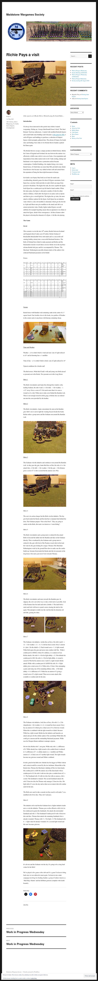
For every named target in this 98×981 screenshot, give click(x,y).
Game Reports (10, 126)
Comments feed (76, 172)
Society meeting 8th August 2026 (80, 81)
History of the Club (77, 138)
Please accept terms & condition (80, 196)
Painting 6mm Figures (82, 98)
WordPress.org (75, 174)
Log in (73, 168)
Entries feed (75, 170)
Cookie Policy (34, 978)
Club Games (75, 132)
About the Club (76, 128)
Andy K (8, 116)
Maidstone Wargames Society (25, 14)
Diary (73, 136)
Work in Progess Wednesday (79, 79)
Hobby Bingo (75, 130)
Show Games (75, 134)
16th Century (9, 122)
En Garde (15, 124)
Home (73, 126)
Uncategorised (10, 128)
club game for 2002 (59, 135)
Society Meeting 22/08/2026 (79, 72)
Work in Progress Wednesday (79, 70)
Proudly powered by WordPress (31, 972)
